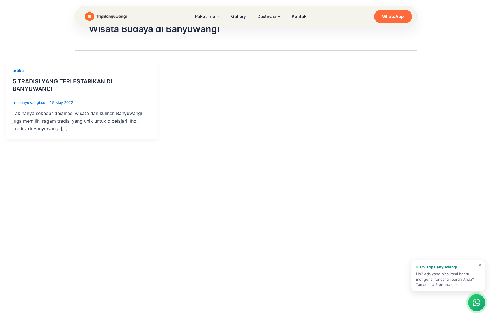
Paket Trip (205, 16)
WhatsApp (393, 16)
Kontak (299, 16)
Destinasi (266, 16)
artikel (19, 70)
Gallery (238, 16)
